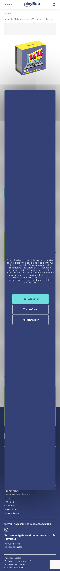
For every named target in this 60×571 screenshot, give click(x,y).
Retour (7, 13)
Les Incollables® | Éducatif (17, 494)
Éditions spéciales (13, 547)
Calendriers (9, 505)
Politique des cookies (15, 564)
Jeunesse (9, 498)
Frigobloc (9, 502)
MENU (8, 4)
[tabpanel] (30, 73)
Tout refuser (30, 309)
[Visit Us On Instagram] (6, 530)
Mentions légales (12, 558)
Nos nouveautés (12, 491)
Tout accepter (30, 299)
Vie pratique (10, 509)
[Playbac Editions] (32, 4)
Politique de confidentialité (17, 561)
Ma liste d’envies (12, 513)
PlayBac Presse (12, 544)
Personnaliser (30, 319)
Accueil (8, 19)
